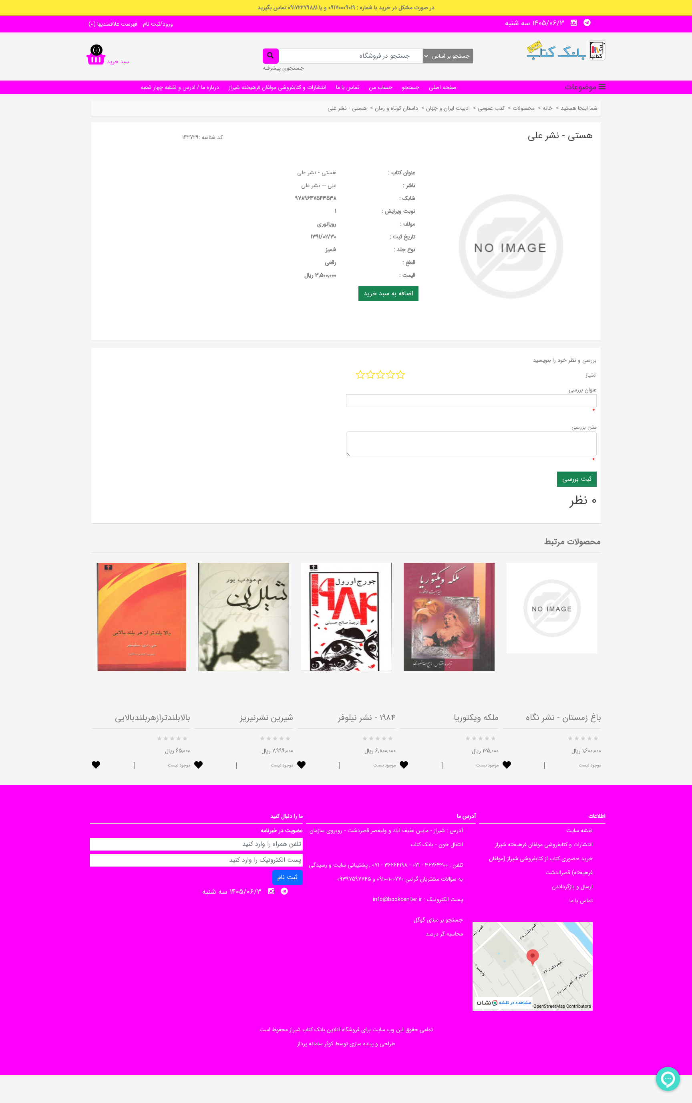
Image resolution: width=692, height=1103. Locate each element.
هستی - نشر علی (316, 172)
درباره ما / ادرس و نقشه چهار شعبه (180, 87)
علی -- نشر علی (318, 185)
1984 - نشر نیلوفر (367, 717)
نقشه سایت (579, 830)
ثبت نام (288, 877)
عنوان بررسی (583, 389)
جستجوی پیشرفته (283, 68)
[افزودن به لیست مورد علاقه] (96, 765)
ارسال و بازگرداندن (572, 886)
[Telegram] (587, 22)
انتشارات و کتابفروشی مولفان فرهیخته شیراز (277, 87)
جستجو (410, 87)
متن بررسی (584, 427)
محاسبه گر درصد (444, 934)
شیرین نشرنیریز (266, 717)
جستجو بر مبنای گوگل (438, 919)
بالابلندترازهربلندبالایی (152, 717)
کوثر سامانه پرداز (315, 1043)
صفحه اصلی (443, 87)
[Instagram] (574, 22)
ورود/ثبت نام (158, 24)
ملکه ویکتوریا (476, 717)
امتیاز (591, 375)
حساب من (380, 87)
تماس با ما (347, 87)
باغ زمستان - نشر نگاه (563, 717)
